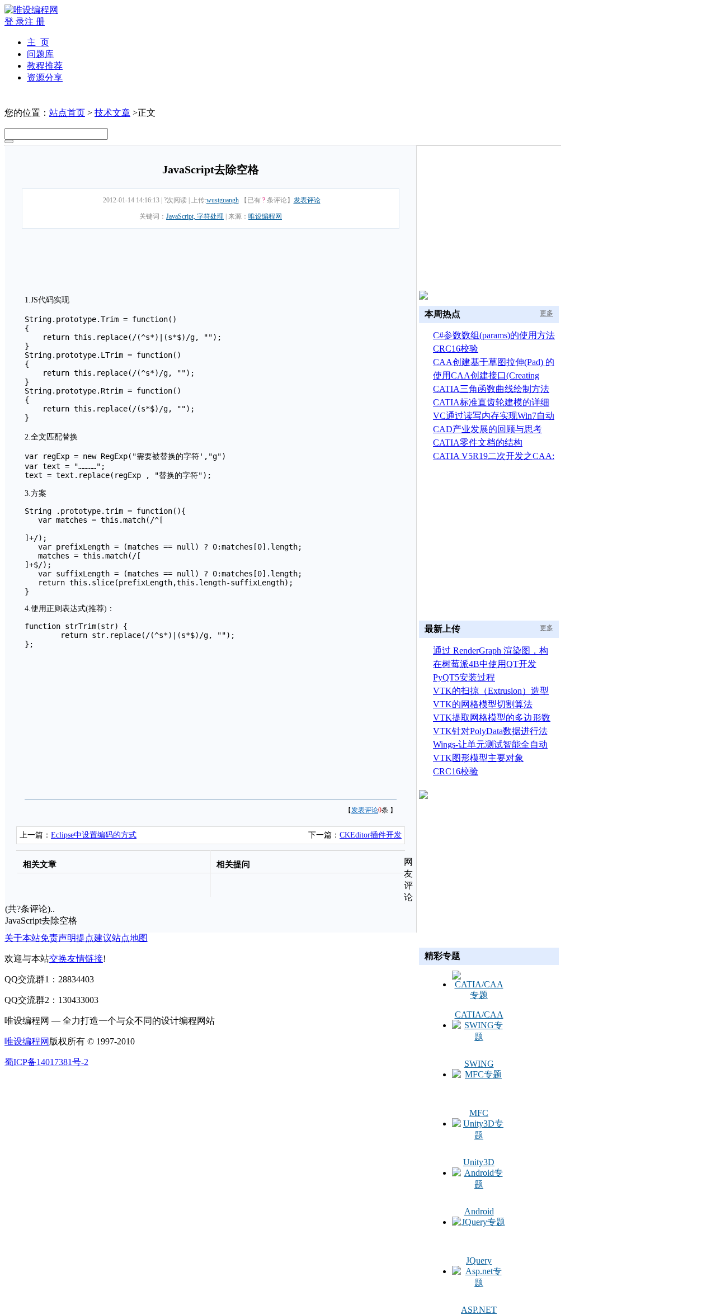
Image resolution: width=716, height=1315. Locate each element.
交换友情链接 (76, 958)
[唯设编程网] (31, 10)
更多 (546, 313)
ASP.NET (479, 1309)
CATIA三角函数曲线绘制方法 (491, 389)
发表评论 (307, 200)
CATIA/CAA (479, 1014)
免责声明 (58, 938)
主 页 (38, 42)
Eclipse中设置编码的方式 (93, 835)
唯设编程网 (265, 216)
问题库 (40, 54)
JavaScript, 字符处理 (195, 216)
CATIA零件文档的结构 (477, 442)
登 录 (14, 21)
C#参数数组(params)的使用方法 (494, 335)
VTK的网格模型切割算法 (483, 704)
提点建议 (94, 938)
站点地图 (130, 938)
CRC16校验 (455, 348)
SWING (479, 1063)
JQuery (479, 1260)
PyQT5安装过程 (464, 677)
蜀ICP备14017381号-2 (46, 1062)
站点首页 (67, 112)
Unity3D (478, 1162)
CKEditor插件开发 (371, 835)
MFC (478, 1113)
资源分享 (45, 77)
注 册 (35, 21)
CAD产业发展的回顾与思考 (487, 429)
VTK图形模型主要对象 (478, 758)
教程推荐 (45, 65)
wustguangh (222, 200)
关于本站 (22, 938)
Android (479, 1211)
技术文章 (112, 112)
